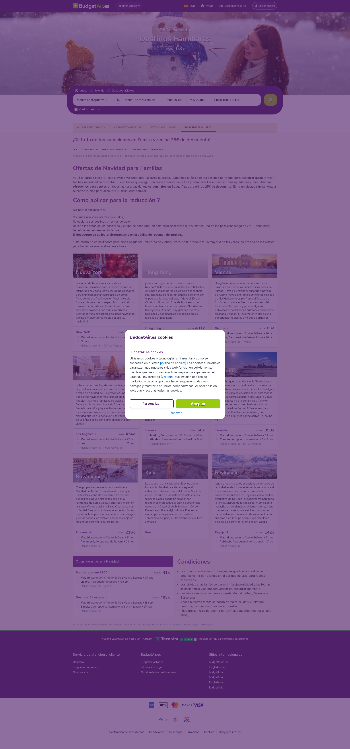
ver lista (167, 377)
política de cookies (173, 363)
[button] (175, 413)
